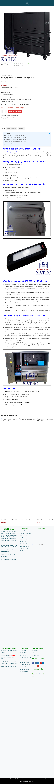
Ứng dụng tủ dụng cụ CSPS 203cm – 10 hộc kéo (15, 141)
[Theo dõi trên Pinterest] (41, 663)
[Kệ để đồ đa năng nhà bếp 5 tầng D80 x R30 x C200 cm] (9, 468)
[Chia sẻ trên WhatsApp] (2, 118)
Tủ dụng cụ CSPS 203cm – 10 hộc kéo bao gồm (15, 139)
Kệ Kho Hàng (23, 674)
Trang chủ (3, 75)
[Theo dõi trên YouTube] (38, 666)
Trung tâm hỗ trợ (24, 543)
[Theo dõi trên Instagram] (36, 663)
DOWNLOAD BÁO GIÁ (41, 778)
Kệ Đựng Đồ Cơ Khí (25, 664)
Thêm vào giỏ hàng (15, 111)
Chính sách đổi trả (24, 548)
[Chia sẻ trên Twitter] (7, 118)
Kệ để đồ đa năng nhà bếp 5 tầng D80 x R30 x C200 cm (9, 520)
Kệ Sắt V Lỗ (23, 650)
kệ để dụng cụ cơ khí (11, 152)
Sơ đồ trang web (24, 550)
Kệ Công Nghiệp (24, 671)
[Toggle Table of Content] (48, 134)
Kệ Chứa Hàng (23, 667)
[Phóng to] (2, 60)
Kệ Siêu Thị (23, 652)
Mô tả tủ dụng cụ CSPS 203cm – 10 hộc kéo (14, 135)
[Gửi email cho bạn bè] (9, 118)
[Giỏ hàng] (52, 3)
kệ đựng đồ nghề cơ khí (10, 115)
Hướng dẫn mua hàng (25, 531)
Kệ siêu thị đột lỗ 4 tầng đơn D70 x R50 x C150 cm (45, 520)
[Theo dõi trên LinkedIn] (43, 663)
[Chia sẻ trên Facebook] (4, 118)
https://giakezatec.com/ (10, 666)
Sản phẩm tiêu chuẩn (22, 778)
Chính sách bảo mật (24, 546)
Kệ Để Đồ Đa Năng (24, 660)
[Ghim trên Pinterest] (12, 118)
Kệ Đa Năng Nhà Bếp (25, 662)
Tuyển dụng (36, 655)
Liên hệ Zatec (7, 144)
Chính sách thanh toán (25, 533)
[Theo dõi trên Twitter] (38, 663)
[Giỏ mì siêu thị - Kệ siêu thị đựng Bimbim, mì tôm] (27, 468)
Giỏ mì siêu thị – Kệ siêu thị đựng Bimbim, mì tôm (26, 520)
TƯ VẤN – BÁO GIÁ (12, 778)
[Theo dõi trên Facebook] (33, 663)
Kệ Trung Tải (23, 655)
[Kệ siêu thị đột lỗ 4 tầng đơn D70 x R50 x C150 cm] (45, 468)
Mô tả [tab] (3, 128)
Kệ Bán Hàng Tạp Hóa (25, 657)
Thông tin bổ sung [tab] (11, 128)
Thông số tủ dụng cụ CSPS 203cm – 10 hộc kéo (15, 137)
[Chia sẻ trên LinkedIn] (14, 118)
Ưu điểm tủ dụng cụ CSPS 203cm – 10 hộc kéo (15, 143)
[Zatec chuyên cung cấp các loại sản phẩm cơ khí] (27, 3)
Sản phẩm (10, 75)
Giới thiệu (36, 650)
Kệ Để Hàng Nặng (24, 669)
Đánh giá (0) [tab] (21, 128)
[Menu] (2, 3)
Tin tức (35, 652)
